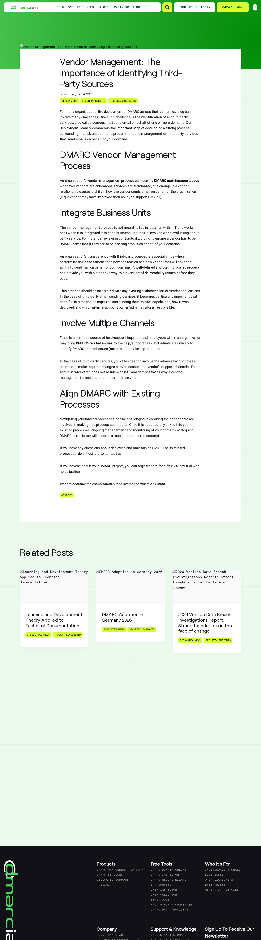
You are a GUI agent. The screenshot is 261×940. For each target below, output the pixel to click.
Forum (160, 484)
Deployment (69, 100)
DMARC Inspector (165, 875)
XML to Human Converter (171, 905)
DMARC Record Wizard (168, 880)
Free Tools (161, 863)
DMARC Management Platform (120, 870)
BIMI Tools (160, 900)
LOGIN (205, 7)
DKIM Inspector (164, 890)
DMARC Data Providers (169, 910)
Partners (121, 7)
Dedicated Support (113, 880)
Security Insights (93, 100)
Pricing (104, 7)
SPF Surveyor (162, 885)
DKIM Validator (164, 895)
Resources (85, 7)
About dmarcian (110, 935)
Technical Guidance (123, 100)
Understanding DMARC (168, 935)
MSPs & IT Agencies (222, 890)
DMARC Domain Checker (169, 870)
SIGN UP (185, 7)
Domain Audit (232, 7)
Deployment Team (74, 128)
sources (67, 495)
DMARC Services (110, 875)
